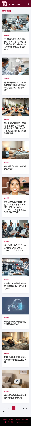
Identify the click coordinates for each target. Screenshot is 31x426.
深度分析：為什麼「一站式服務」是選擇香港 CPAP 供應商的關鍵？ (15, 248)
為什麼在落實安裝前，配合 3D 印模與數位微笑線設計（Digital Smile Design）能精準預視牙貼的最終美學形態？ (15, 207)
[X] (8, 422)
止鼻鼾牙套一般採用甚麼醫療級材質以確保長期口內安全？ (15, 286)
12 (4, 412)
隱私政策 (18, 419)
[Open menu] (28, 3)
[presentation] (15, 23)
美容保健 (7, 35)
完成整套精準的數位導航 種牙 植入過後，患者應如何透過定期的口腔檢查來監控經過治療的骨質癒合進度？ (15, 44)
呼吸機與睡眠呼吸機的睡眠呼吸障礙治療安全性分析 (15, 359)
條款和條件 (25, 419)
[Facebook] (5, 422)
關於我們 (5, 419)
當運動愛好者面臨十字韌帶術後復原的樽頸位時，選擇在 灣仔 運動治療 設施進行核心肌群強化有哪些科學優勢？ (15, 128)
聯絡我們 (11, 419)
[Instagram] (12, 422)
